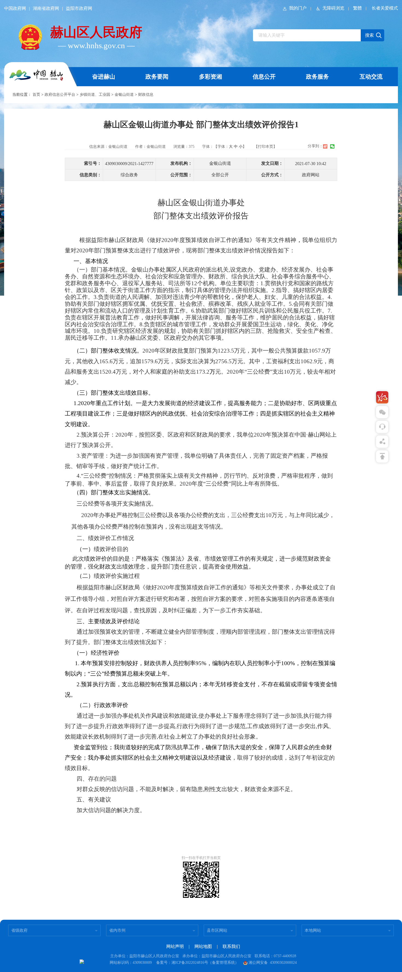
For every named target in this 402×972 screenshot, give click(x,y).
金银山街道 (124, 95)
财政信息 (145, 95)
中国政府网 (15, 8)
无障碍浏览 (333, 8)
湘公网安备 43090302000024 (273, 963)
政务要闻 (156, 76)
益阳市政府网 (79, 8)
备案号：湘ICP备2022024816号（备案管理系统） (197, 963)
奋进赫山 (103, 76)
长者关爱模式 (385, 8)
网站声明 (175, 946)
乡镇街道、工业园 (95, 95)
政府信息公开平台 (60, 95)
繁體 (357, 8)
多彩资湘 (210, 76)
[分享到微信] (332, 146)
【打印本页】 (265, 147)
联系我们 (231, 946)
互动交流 (371, 76)
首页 (36, 95)
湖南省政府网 (46, 8)
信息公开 (264, 76)
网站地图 (203, 946)
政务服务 (317, 76)
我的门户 (298, 8)
